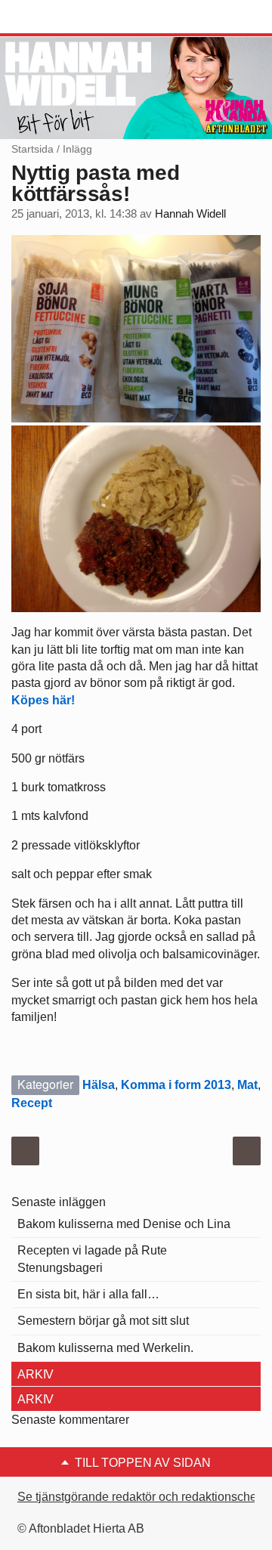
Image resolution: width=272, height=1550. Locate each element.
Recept (31, 1103)
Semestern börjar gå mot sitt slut (103, 1320)
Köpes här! (43, 700)
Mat (247, 1084)
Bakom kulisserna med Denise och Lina (123, 1223)
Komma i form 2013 (176, 1084)
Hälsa (98, 1084)
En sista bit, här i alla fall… (88, 1294)
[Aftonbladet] (68, 17)
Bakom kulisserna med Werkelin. (105, 1347)
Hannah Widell (190, 214)
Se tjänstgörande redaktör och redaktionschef (138, 1496)
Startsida (32, 149)
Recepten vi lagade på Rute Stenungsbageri (92, 1258)
